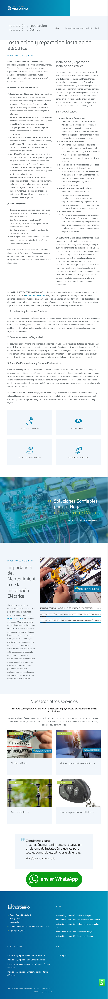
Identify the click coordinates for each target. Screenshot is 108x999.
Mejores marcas (78, 428)
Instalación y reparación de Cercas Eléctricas (26, 959)
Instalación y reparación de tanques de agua (74, 936)
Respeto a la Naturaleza (29, 458)
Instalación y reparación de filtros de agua (73, 915)
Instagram (62, 955)
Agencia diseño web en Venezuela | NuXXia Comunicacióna (29, 988)
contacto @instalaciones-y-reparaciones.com (29, 926)
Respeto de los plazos (78, 458)
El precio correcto (29, 428)
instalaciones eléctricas (35, 295)
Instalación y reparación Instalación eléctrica (26, 955)
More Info (15, 747)
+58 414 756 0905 (18, 931)
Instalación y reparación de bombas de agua (75, 931)
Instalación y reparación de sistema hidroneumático (78, 919)
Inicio (57, 28)
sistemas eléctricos (15, 618)
